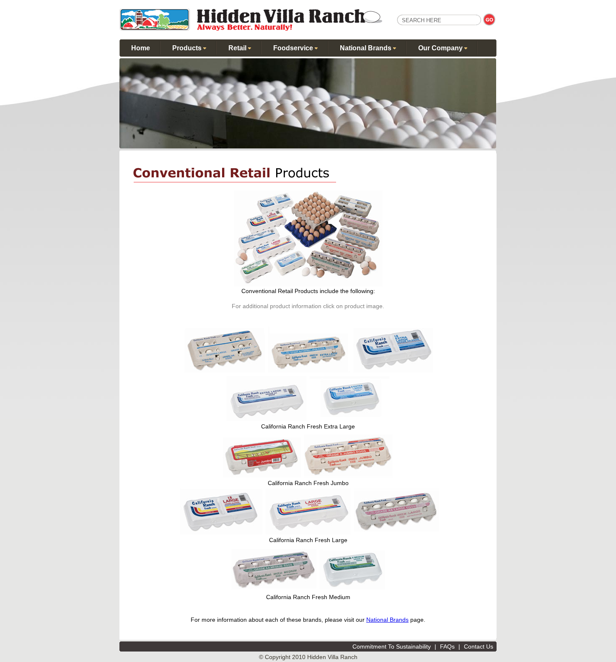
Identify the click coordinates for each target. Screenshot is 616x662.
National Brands (366, 48)
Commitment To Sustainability (391, 646)
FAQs (447, 646)
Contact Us (478, 646)
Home (140, 48)
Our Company (441, 48)
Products (187, 48)
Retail (238, 48)
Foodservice (294, 48)
